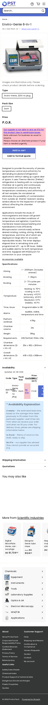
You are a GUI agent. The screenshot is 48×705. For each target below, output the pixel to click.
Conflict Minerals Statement (9, 648)
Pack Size (7, 103)
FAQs (26, 637)
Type (5, 90)
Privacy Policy (8, 653)
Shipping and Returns (33, 640)
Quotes (27, 654)
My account (29, 661)
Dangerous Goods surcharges (16, 680)
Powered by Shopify (31, 699)
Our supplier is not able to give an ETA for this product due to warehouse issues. (24, 131)
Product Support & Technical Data (17, 677)
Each (6, 108)
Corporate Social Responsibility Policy (11, 641)
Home (4, 19)
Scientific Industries (30, 518)
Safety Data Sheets (10, 669)
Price (5, 117)
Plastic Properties (10, 684)
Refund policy (8, 660)
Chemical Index (9, 673)
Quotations (8, 466)
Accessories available (12, 259)
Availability (8, 367)
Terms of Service (10, 656)
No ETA (27, 391)
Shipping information (14, 460)
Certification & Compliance (30, 645)
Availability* (31, 378)
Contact (27, 657)
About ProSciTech (10, 637)
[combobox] (24, 11)
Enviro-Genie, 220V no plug (17, 95)
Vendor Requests (32, 650)
